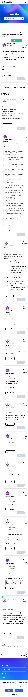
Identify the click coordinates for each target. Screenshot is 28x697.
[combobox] (14, 18)
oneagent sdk (10, 69)
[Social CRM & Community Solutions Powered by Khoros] (24, 655)
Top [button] (2, 654)
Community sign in (22, 7)
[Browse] (5, 7)
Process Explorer (20, 270)
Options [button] (26, 27)
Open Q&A (4, 27)
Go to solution (16, 40)
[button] (9, 690)
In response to (14, 143)
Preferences (14, 694)
